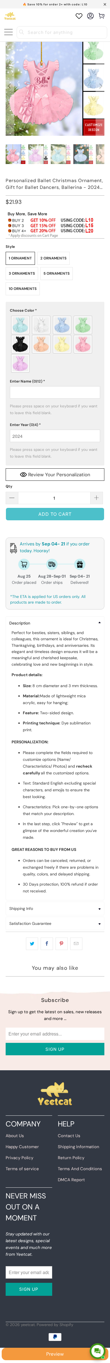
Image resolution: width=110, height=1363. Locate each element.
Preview (55, 1354)
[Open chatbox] (97, 1351)
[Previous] (9, 86)
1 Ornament (20, 258)
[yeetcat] (10, 15)
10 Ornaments (23, 288)
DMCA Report (71, 1180)
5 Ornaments (56, 273)
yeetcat (28, 1324)
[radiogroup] (55, 344)
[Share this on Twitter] (32, 944)
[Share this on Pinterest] (62, 944)
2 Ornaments (53, 258)
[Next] (100, 86)
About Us (15, 1136)
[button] (55, 310)
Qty (9, 486)
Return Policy (71, 1158)
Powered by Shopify (55, 1324)
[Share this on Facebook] (47, 944)
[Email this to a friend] (76, 944)
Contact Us (69, 1136)
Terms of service (22, 1169)
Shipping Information (78, 1147)
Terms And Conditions (80, 1169)
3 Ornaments (22, 273)
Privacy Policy (19, 1158)
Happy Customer (22, 1147)
